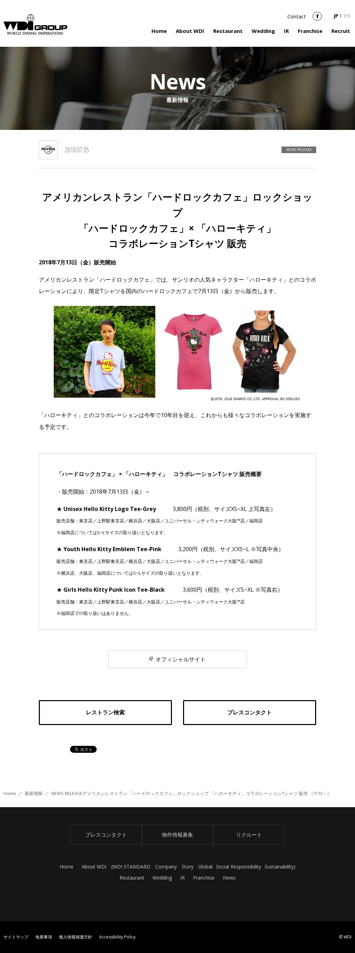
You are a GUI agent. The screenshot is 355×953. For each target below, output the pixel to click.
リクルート (249, 834)
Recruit (340, 30)
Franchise (310, 30)
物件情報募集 (177, 834)
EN (347, 16)
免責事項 (43, 937)
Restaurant (228, 30)
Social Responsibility (238, 866)
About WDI (190, 30)
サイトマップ (15, 937)
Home (159, 30)
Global (205, 866)
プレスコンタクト (106, 834)
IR (286, 30)
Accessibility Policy (117, 937)
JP (336, 16)
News (229, 877)
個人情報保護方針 (75, 937)
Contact (296, 16)
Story (187, 866)
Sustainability (279, 866)
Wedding (263, 30)
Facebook (317, 18)
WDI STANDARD (131, 866)
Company (166, 866)
